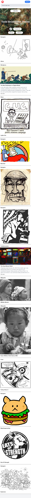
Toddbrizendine (5, 246)
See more (3, 93)
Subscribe (15, 10)
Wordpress (3, 65)
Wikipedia (3, 277)
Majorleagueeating (5, 428)
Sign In (27, 1)
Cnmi (2, 359)
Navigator (3, 37)
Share (2, 97)
